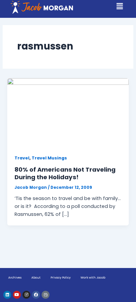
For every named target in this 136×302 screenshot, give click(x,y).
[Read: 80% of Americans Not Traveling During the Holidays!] (67, 112)
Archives (14, 278)
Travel (22, 158)
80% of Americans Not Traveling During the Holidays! (65, 173)
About (36, 278)
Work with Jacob (93, 278)
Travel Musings (49, 158)
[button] (119, 6)
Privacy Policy (61, 278)
